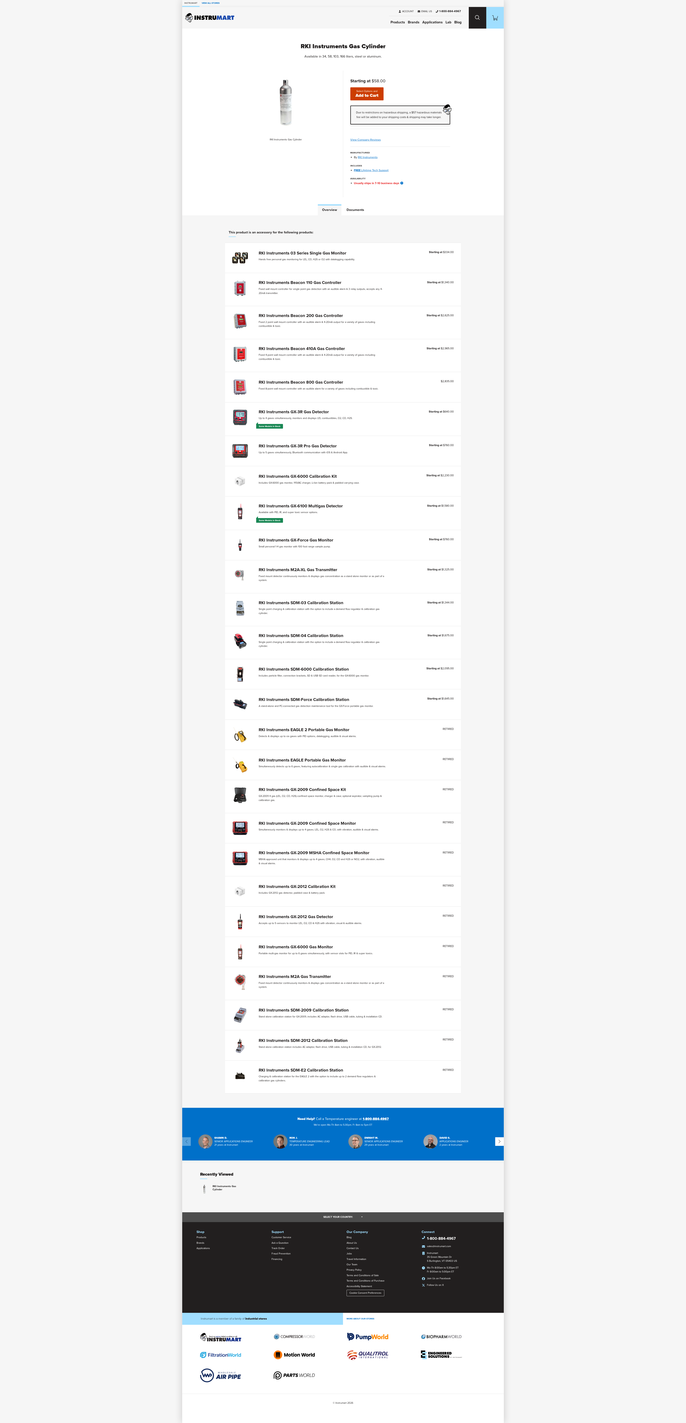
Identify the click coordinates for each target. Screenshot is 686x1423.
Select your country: (343, 1217)
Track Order (278, 1248)
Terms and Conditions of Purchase (365, 1280)
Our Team (352, 1264)
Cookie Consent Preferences (365, 1292)
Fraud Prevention (281, 1253)
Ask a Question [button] (280, 1242)
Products (398, 22)
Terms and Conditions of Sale (363, 1275)
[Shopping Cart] (495, 18)
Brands (413, 22)
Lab (448, 22)
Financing (277, 1259)
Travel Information (356, 1259)
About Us (352, 1242)
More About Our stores (360, 1318)
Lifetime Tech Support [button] (371, 170)
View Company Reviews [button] (373, 140)
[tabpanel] (343, 661)
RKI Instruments (367, 157)
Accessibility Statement (359, 1286)
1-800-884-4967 (376, 1119)
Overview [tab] (329, 210)
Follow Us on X (435, 1285)
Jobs (349, 1253)
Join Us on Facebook (439, 1278)
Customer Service (281, 1237)
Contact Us (353, 1248)
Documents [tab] (355, 210)
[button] (424, 11)
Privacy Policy (354, 1269)
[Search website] (477, 18)
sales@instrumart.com (439, 1246)
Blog (458, 22)
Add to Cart (367, 94)
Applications (432, 22)
